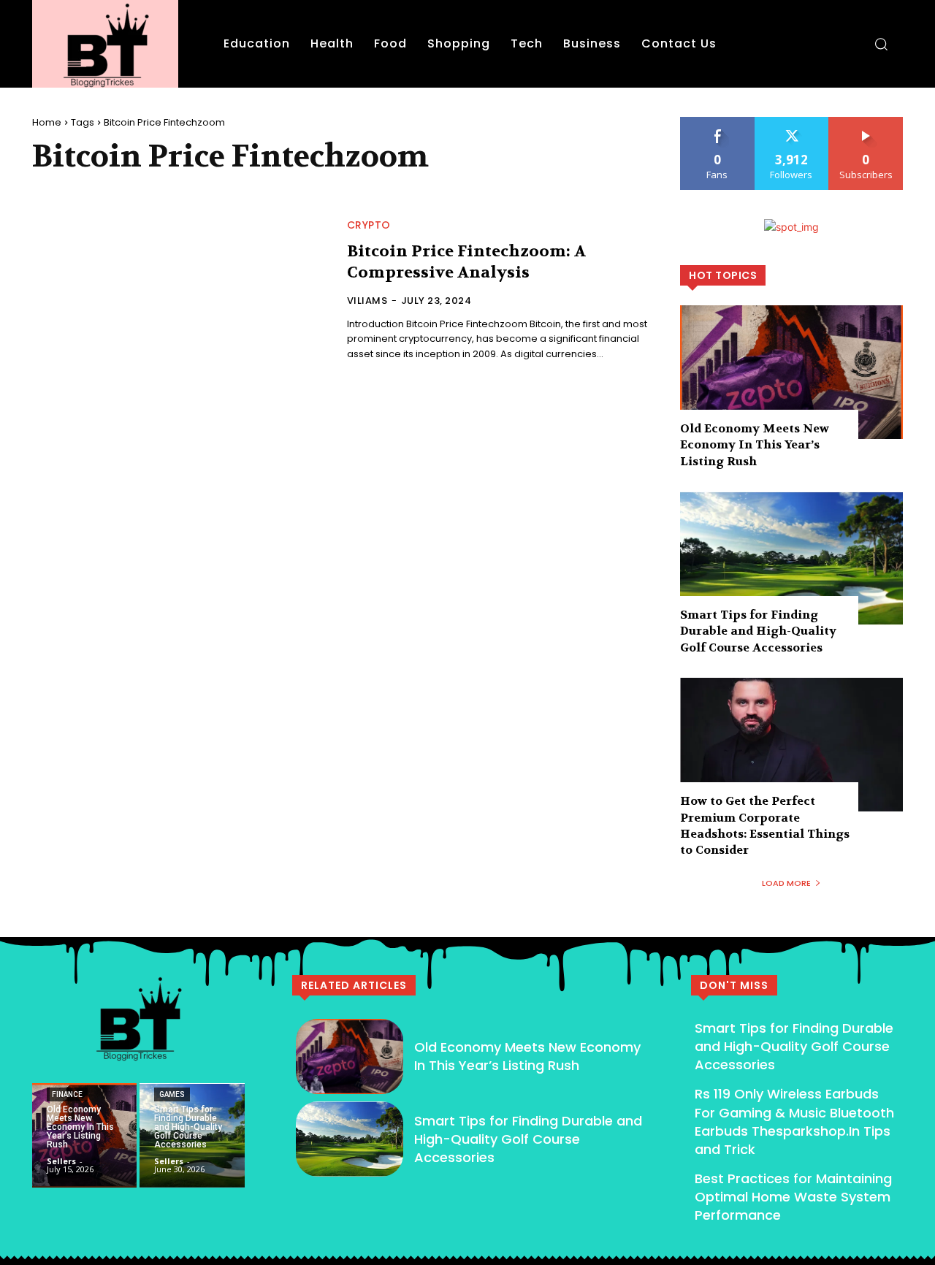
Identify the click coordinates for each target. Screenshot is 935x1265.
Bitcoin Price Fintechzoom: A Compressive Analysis (466, 262)
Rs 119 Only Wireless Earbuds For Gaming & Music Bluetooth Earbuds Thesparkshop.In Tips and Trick (794, 1121)
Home (46, 122)
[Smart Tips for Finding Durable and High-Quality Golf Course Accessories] (791, 558)
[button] (881, 44)
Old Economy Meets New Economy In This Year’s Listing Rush (754, 445)
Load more (786, 883)
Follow (791, 122)
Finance (67, 1094)
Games (172, 1094)
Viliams (367, 300)
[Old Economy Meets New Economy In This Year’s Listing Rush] (791, 372)
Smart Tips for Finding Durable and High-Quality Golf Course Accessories (758, 631)
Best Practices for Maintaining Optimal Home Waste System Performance (793, 1196)
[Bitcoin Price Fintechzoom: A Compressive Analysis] (180, 291)
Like (717, 122)
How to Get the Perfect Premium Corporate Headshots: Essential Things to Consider (765, 825)
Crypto (369, 225)
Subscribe (866, 122)
